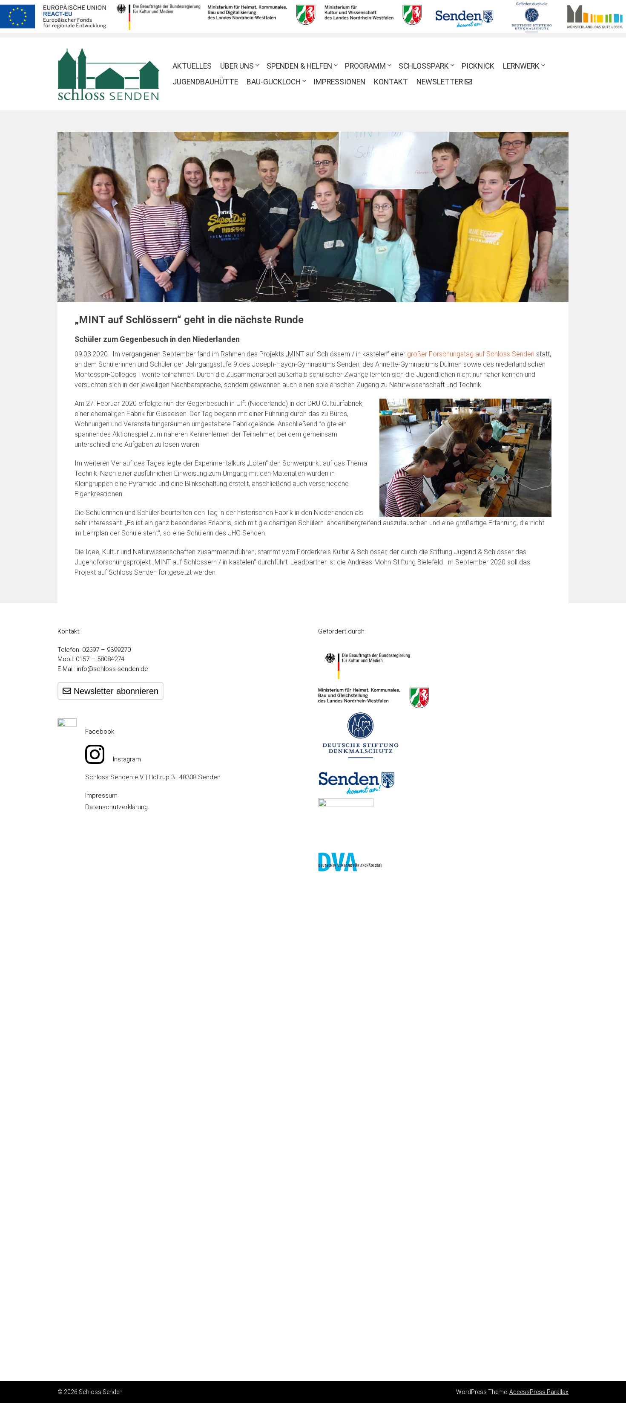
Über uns (237, 66)
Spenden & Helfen (299, 66)
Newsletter (440, 82)
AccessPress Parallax (539, 1392)
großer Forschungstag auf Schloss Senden (470, 354)
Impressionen (339, 82)
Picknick (478, 66)
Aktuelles (192, 66)
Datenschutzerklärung (116, 807)
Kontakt (391, 82)
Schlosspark (424, 66)
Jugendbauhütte (205, 82)
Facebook (99, 731)
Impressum (101, 795)
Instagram (127, 759)
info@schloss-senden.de (112, 669)
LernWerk (521, 66)
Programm (365, 66)
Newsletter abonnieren (114, 691)
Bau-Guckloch (274, 82)
